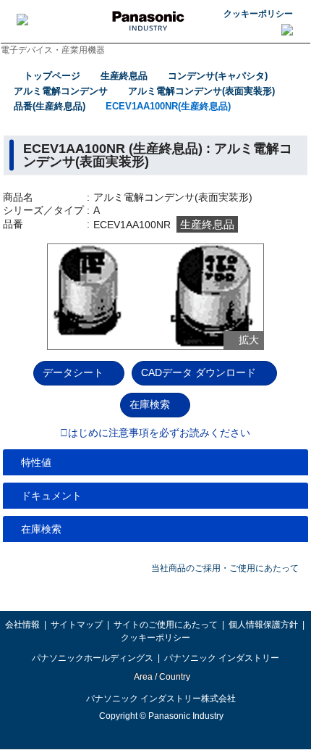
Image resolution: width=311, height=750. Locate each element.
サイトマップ (77, 625)
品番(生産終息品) (49, 106)
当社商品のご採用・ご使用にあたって (225, 568)
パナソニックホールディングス (92, 658)
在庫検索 (149, 404)
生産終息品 (124, 75)
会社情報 (22, 625)
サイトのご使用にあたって (166, 625)
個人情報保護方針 (263, 625)
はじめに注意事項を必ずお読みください (159, 433)
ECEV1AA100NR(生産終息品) (168, 106)
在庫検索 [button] (41, 529)
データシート (73, 372)
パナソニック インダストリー (221, 658)
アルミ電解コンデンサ (61, 91)
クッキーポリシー (258, 14)
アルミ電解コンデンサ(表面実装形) (201, 91)
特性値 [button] (36, 462)
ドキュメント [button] (51, 496)
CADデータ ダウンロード (198, 372)
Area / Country (161, 677)
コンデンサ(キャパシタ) (218, 75)
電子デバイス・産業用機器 (53, 50)
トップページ (52, 75)
